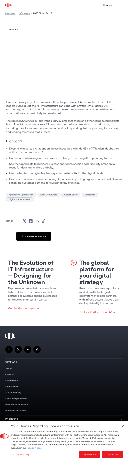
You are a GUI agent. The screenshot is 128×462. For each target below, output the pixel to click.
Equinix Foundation (16, 404)
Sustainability (13, 392)
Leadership (11, 380)
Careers (9, 374)
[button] (33, 236)
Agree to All (90, 454)
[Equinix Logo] (8, 4)
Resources (10, 13)
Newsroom (11, 386)
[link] (24, 221)
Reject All (113, 454)
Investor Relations (15, 410)
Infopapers (24, 13)
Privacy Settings (21, 454)
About (9, 368)
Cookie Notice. (35, 448)
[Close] (122, 426)
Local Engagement (16, 398)
